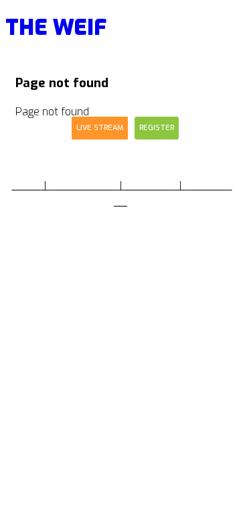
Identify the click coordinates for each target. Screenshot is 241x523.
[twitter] (118, 287)
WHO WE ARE (83, 185)
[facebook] (96, 287)
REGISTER (156, 128)
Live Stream (99, 128)
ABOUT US (150, 185)
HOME (26, 185)
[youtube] (142, 287)
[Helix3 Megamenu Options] (227, 40)
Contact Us (33, 128)
